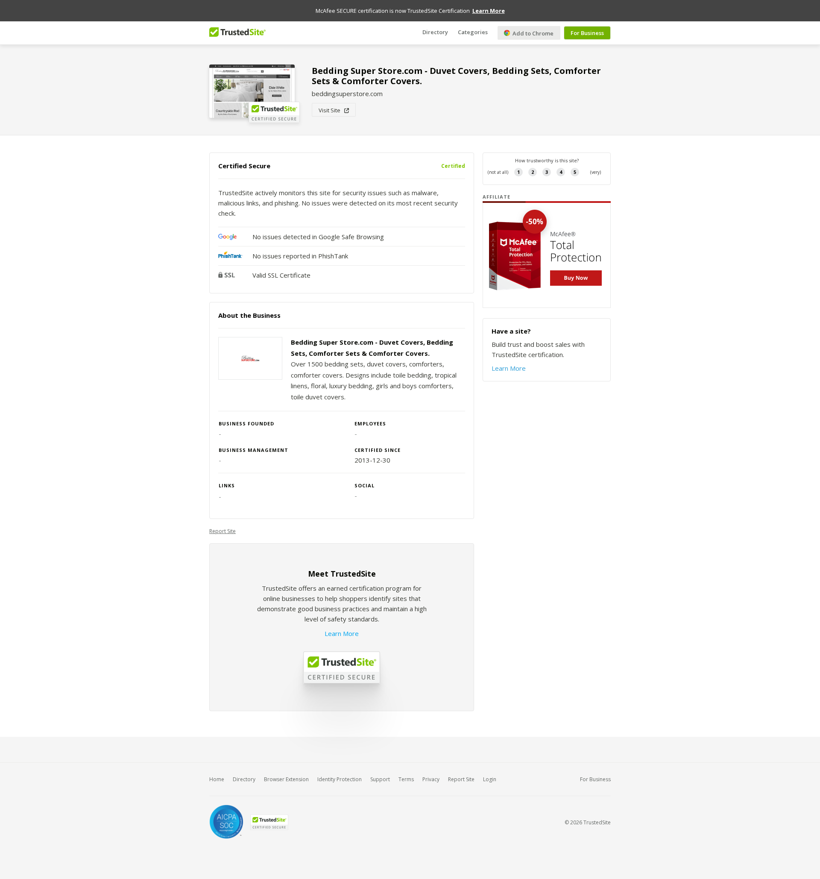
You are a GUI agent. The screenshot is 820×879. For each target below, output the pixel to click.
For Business (587, 33)
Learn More (342, 633)
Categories (473, 32)
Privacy (430, 779)
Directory (435, 32)
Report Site (222, 531)
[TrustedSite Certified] (269, 822)
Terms (406, 779)
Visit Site (331, 110)
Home (216, 779)
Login (489, 779)
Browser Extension (286, 779)
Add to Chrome (532, 33)
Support (380, 779)
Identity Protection (339, 779)
